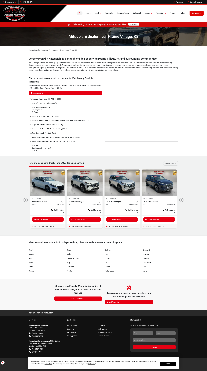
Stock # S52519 (111, 199)
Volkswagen (109, 271)
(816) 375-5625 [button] (37, 352)
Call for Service (114, 302)
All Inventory (169, 163)
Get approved (71, 332)
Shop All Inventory (77, 298)
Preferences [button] (91, 364)
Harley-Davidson (72, 258)
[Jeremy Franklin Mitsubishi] (14, 13)
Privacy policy (72, 336)
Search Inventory (79, 13)
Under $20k (137, 13)
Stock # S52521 (37, 199)
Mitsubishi (70, 267)
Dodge (69, 254)
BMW (30, 250)
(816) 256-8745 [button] (28, 2)
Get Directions (38, 93)
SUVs (87, 86)
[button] (10, 2)
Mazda (31, 267)
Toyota (69, 271)
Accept (168, 364)
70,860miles (96, 205)
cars (74, 86)
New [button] (87, 13)
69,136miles (133, 205)
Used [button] (97, 13)
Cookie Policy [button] (48, 364)
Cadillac (108, 250)
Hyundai (146, 258)
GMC (30, 258)
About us (101, 326)
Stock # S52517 (74, 199)
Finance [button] (172, 13)
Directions (70, 329)
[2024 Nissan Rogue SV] (85, 182)
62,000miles (59, 205)
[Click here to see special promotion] (103, 24)
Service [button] (147, 13)
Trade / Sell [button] (160, 13)
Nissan (107, 267)
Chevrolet (146, 250)
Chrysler (32, 254)
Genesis (146, 254)
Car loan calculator (105, 332)
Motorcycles (108, 13)
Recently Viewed (196, 2)
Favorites (179, 2)
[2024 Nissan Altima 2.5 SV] (47, 182)
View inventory (72, 326)
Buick (69, 250)
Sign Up (154, 347)
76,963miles (170, 205)
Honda (107, 258)
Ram (144, 267)
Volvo (145, 271)
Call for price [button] (59, 210)
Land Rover (147, 263)
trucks (79, 86)
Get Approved (196, 13)
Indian (31, 263)
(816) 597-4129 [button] (37, 349)
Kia (106, 263)
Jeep (68, 263)
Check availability (42, 219)
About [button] (183, 13)
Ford (106, 254)
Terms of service (104, 336)
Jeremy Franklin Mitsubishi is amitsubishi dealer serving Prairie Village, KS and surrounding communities (93, 58)
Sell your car (102, 329)
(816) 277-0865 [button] (37, 336)
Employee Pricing (123, 13)
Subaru (31, 271)
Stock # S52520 (148, 199)
